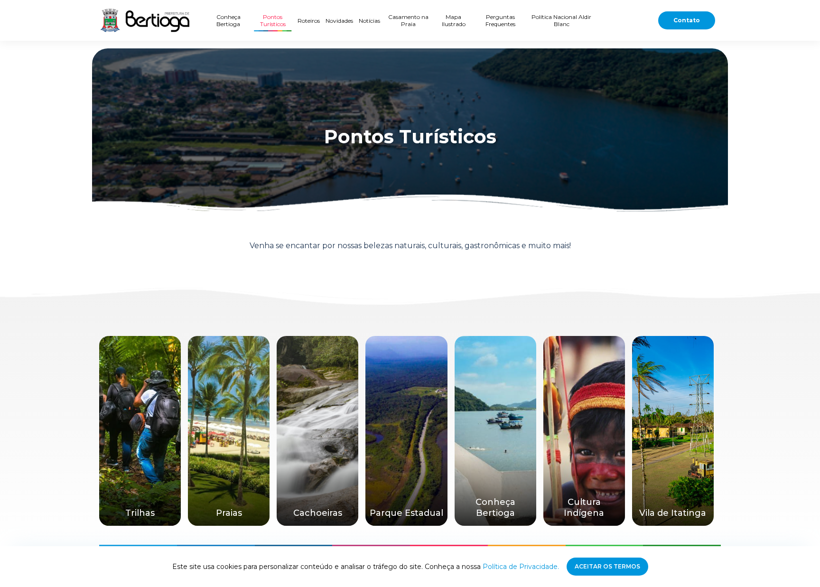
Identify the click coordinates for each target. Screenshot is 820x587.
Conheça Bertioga (228, 20)
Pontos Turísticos (273, 20)
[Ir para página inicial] (144, 20)
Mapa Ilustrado (454, 20)
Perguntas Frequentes (500, 20)
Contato (686, 20)
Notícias (369, 20)
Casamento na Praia (408, 20)
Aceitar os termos (607, 566)
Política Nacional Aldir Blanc (561, 20)
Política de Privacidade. (521, 566)
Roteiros (309, 20)
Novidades (339, 20)
